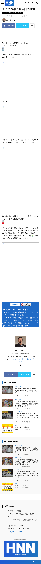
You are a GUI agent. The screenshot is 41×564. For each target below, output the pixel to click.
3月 (10, 12)
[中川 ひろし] (4, 20)
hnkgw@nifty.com (15, 531)
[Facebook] (22, 3)
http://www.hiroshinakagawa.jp (20, 353)
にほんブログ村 (18, 359)
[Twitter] (29, 3)
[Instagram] (25, 3)
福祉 (16, 425)
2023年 (5, 12)
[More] (32, 25)
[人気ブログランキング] (26, 305)
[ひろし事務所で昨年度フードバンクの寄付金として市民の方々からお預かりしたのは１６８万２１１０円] (7, 415)
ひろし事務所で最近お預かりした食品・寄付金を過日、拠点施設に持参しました (27, 404)
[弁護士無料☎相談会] (7, 428)
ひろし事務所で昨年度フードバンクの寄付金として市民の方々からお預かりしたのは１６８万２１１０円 (27, 417)
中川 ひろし (11, 20)
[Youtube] (32, 3)
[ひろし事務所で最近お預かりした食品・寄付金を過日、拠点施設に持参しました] (7, 403)
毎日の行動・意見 (18, 12)
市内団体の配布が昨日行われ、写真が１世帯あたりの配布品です (26, 391)
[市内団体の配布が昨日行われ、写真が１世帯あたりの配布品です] (7, 390)
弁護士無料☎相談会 (22, 427)
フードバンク (18, 386)
